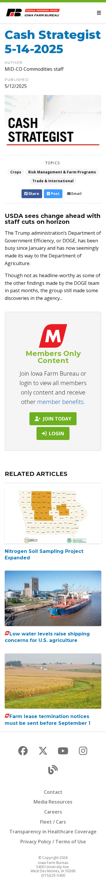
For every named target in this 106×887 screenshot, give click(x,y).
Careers (53, 812)
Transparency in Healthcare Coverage (53, 831)
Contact (53, 792)
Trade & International (53, 180)
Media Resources (53, 802)
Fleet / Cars (53, 822)
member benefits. (61, 402)
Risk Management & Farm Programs (62, 172)
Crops (15, 172)
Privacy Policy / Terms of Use (53, 841)
